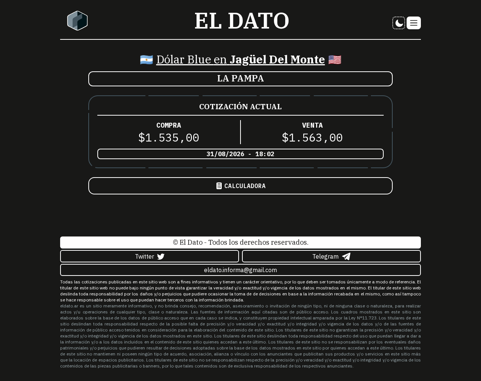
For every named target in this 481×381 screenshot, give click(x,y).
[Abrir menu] (414, 23)
